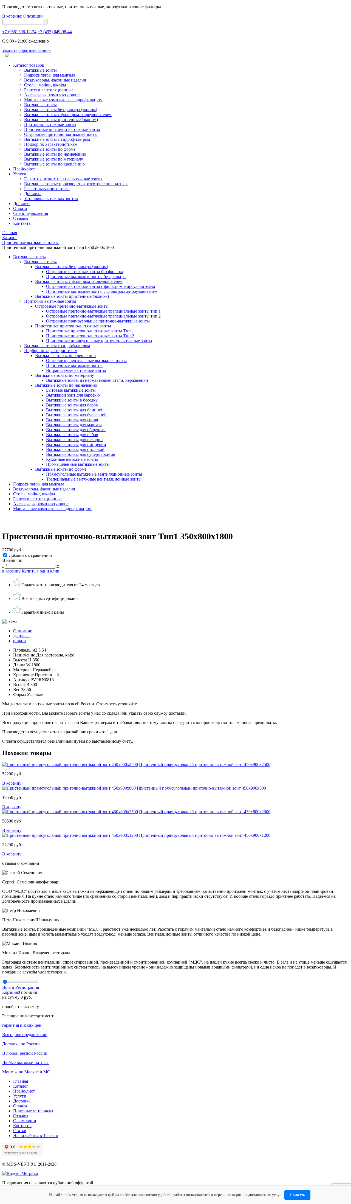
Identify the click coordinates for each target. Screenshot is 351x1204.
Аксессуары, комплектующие (52, 94)
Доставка (32, 193)
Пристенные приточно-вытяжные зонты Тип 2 (90, 335)
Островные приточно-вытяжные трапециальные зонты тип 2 (103, 316)
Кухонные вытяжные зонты (72, 459)
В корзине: (22, 16)
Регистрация (27, 987)
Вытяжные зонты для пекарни (74, 439)
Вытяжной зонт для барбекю (73, 395)
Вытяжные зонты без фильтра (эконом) (60, 109)
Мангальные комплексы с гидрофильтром (63, 99)
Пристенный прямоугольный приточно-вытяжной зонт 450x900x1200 (204, 835)
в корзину (11, 571)
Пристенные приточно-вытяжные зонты (62, 129)
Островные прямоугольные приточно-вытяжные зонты (98, 321)
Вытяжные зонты (40, 70)
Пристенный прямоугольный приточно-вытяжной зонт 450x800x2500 (204, 811)
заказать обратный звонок (26, 50)
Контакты (22, 223)
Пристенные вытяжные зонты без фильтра (86, 276)
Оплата (20, 208)
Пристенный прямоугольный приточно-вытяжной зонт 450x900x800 (201, 788)
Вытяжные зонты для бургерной (76, 414)
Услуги (19, 174)
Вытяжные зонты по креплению (54, 164)
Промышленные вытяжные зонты (78, 464)
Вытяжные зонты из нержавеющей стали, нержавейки (97, 380)
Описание (22, 630)
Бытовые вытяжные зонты (71, 390)
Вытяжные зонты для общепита (76, 429)
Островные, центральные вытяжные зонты (86, 360)
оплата (19, 640)
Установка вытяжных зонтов (51, 198)
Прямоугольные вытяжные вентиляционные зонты (94, 474)
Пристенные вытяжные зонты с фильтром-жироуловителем (101, 291)
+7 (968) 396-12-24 (19, 31)
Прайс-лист (24, 169)
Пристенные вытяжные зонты (74, 365)
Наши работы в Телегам (35, 1135)
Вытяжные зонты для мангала (74, 424)
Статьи (19, 1130)
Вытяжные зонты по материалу (53, 159)
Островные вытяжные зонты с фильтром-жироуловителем (100, 286)
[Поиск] (45, 21)
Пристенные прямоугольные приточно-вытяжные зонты (99, 340)
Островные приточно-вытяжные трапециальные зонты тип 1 (103, 311)
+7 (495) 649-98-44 (55, 31)
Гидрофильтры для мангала (49, 75)
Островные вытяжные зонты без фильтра (84, 271)
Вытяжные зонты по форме (49, 149)
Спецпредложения (30, 213)
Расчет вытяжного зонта (47, 188)
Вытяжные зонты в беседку (72, 400)
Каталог (20, 1086)
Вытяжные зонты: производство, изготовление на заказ (76, 183)
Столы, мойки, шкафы (45, 85)
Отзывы (20, 218)
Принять (297, 1195)
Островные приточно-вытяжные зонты (61, 134)
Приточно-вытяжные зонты (50, 301)
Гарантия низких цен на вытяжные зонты (63, 178)
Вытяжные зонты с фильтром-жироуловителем (68, 114)
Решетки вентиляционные (48, 90)
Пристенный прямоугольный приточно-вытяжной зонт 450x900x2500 (204, 764)
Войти (8, 987)
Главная (20, 1081)
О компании (24, 1120)
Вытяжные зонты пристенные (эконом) (61, 119)
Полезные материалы (33, 1110)
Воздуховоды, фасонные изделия (55, 80)
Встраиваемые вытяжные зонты (76, 370)
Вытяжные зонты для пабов (72, 434)
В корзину (11, 783)
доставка (21, 635)
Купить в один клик (40, 571)
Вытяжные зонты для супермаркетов (80, 454)
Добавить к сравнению (30, 555)
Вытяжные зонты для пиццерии (76, 444)
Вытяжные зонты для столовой (75, 449)
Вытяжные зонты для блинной (75, 410)
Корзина (10, 992)
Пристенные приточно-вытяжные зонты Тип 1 (90, 331)
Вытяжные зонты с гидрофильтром (57, 345)
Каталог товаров (28, 65)
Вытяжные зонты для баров (72, 405)
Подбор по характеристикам (50, 350)
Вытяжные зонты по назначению (55, 154)
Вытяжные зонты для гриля (72, 419)
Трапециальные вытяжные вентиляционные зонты (93, 479)
